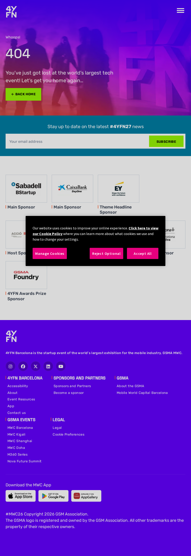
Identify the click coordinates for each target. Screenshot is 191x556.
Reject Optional (106, 253)
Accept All (143, 253)
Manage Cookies (49, 253)
